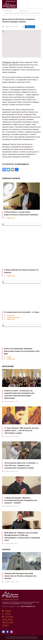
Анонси (8, 613)
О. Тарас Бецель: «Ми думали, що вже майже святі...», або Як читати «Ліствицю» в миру (21, 430)
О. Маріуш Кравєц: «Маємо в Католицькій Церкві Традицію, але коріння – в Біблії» (20, 500)
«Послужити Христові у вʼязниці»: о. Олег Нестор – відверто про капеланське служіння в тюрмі (21, 465)
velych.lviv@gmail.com (27, 606)
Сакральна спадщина (13, 317)
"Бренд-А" (34, 638)
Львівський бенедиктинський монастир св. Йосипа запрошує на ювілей (20, 575)
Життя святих (7, 619)
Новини (9, 357)
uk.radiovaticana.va (22, 164)
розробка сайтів (21, 638)
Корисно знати (7, 622)
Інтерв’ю (5, 625)
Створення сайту (10, 638)
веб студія (29, 638)
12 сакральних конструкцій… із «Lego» (21, 312)
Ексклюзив (9, 616)
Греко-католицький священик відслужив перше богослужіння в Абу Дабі (22, 351)
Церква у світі (30, 27)
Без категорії (10, 315)
